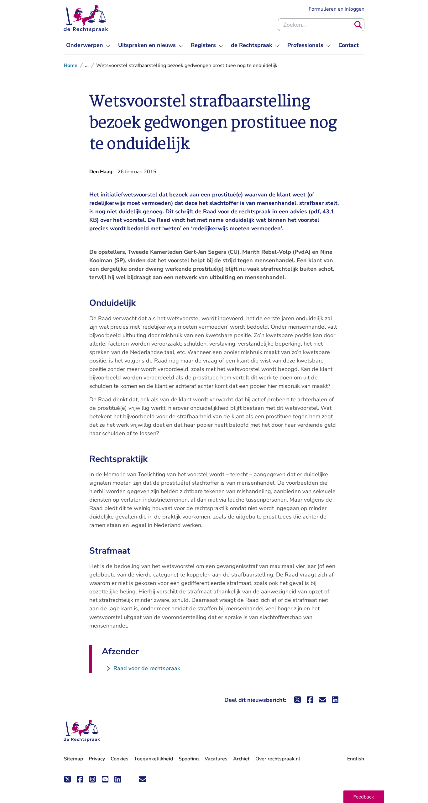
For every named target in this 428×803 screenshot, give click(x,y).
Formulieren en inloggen (336, 9)
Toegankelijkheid (153, 758)
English (355, 758)
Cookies (119, 758)
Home (70, 65)
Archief (241, 758)
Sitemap (73, 758)
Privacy (97, 758)
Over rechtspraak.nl (277, 758)
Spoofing (189, 758)
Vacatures (216, 759)
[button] (363, 796)
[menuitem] (88, 45)
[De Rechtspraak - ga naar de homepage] (86, 18)
